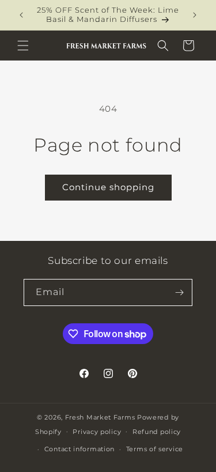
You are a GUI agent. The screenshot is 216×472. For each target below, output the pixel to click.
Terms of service (154, 449)
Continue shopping (108, 187)
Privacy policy (97, 432)
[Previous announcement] (21, 15)
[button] (23, 45)
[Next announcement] (194, 15)
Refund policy (156, 432)
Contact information (79, 449)
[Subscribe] (179, 292)
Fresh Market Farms (100, 417)
